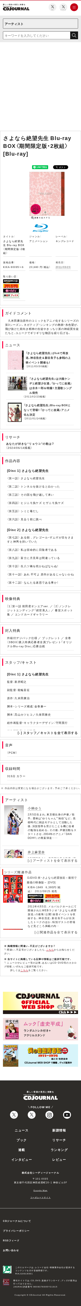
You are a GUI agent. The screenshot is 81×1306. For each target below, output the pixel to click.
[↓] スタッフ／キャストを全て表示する (48, 732)
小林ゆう (34, 808)
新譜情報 (59, 1130)
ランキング (59, 1149)
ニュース (22, 1130)
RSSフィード (11, 1240)
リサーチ (59, 1139)
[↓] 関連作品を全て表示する (56, 932)
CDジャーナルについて (17, 1221)
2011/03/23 (63, 267)
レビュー (59, 1159)
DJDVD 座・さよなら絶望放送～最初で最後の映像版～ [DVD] (52, 880)
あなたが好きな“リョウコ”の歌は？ (30, 443)
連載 (21, 1149)
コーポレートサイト (40, 1197)
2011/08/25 (43, 891)
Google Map (40, 1190)
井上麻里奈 (36, 852)
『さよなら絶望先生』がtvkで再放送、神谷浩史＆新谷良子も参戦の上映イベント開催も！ (48, 357)
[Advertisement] (40, 87)
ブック (22, 1139)
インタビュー (21, 1159)
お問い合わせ (11, 1250)
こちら (50, 949)
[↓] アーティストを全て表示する (53, 860)
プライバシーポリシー (16, 1230)
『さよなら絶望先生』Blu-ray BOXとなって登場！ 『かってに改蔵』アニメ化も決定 (47, 409)
